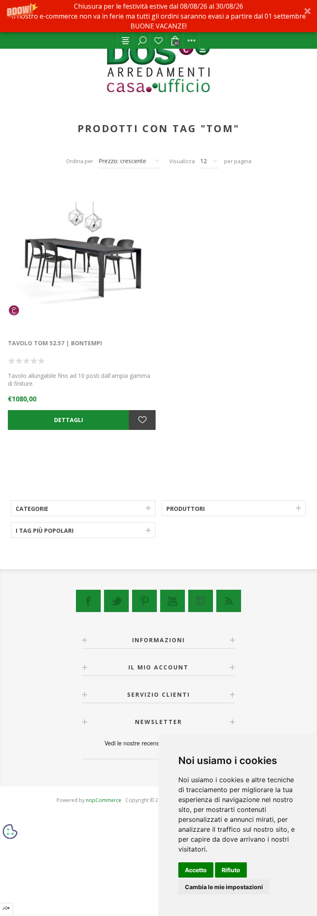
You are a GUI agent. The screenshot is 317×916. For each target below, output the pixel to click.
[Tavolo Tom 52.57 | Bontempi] (82, 257)
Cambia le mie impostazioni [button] (224, 886)
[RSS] (228, 601)
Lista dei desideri (158, 40)
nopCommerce (103, 800)
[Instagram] (200, 601)
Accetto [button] (196, 869)
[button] (158, 16)
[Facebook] (88, 601)
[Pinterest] (144, 601)
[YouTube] (172, 601)
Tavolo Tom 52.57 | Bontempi (55, 343)
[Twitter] (116, 601)
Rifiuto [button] (231, 869)
